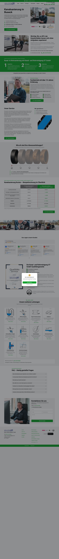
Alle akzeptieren (29, 282)
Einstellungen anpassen (29, 284)
